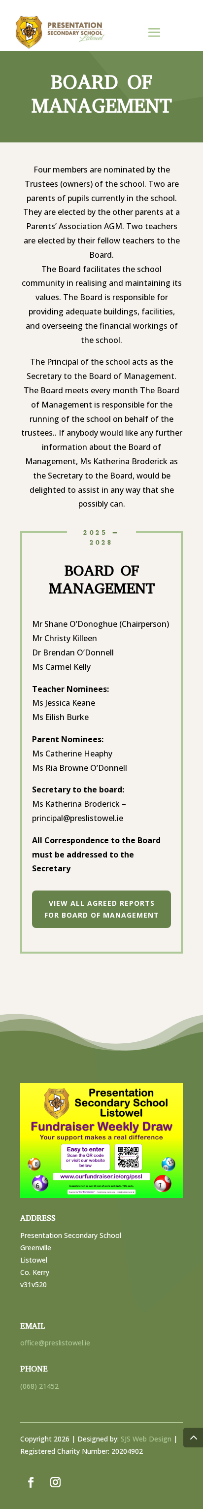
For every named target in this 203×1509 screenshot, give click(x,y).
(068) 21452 (39, 1386)
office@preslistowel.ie (55, 1342)
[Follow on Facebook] (30, 1482)
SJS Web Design (146, 1438)
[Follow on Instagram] (55, 1482)
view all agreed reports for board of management (101, 909)
